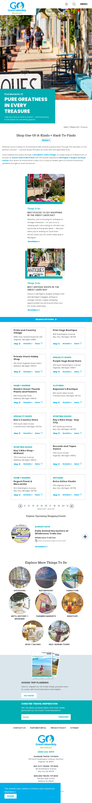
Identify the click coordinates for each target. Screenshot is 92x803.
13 (33, 506)
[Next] (85, 536)
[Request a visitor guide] (46, 664)
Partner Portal (38, 728)
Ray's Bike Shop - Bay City (66, 421)
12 (29, 506)
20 (63, 506)
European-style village (45, 154)
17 (50, 506)
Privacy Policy (58, 728)
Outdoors (19, 590)
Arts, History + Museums (19, 618)
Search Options (44, 319)
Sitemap (74, 728)
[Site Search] (74, 4)
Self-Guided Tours (59, 644)
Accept (10, 796)
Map (16, 343)
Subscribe (63, 717)
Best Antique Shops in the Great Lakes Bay (43, 288)
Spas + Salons (33, 644)
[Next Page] (72, 506)
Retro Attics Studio (64, 481)
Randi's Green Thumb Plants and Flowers (27, 390)
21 (67, 506)
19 (59, 506)
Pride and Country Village (25, 331)
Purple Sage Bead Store (67, 361)
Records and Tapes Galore (64, 447)
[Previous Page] (20, 506)
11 (24, 506)
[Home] (18, 7)
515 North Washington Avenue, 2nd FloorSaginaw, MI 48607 (46, 760)
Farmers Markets (46, 616)
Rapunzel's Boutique (65, 389)
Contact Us (19, 728)
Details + (28, 343)
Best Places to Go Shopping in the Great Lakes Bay (44, 214)
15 (42, 506)
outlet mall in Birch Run (23, 157)
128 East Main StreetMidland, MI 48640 (46, 780)
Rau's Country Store (26, 420)
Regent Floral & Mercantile (23, 483)
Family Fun (72, 590)
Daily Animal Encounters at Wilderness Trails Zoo (51, 532)
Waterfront (46, 590)
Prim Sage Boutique (65, 330)
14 (37, 506)
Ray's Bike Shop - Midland (24, 452)
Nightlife (72, 616)
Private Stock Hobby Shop (26, 358)
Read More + (10, 791)
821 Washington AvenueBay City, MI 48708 (46, 770)
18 (55, 506)
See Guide (29, 695)
